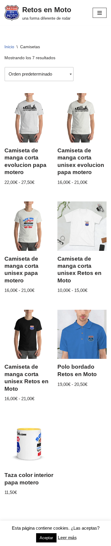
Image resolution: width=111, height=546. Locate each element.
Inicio (9, 46)
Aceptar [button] (46, 538)
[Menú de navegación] (100, 13)
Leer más (67, 537)
